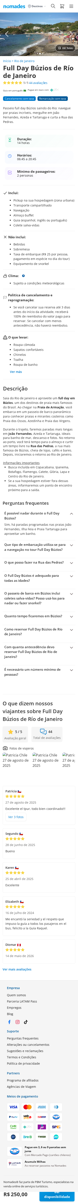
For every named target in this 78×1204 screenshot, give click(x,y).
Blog (10, 1014)
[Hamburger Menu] (71, 6)
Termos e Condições (21, 1057)
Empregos (14, 1008)
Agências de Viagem (21, 1087)
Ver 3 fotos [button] (16, 817)
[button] (62, 6)
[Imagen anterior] (7, 34)
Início (7, 61)
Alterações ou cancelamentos (28, 1045)
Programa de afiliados (23, 1080)
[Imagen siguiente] (71, 34)
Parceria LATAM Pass (22, 1001)
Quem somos (16, 995)
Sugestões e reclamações (25, 1051)
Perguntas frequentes (23, 1038)
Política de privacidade (23, 1063)
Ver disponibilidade (57, 1194)
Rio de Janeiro (24, 61)
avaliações (38, 82)
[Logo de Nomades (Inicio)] (15, 6)
